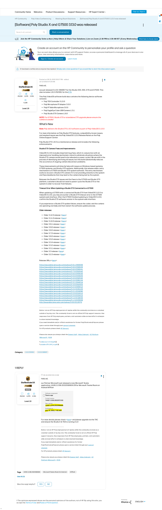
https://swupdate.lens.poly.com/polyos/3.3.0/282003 (61, 285)
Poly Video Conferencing (41, 19)
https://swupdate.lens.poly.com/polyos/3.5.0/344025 (61, 276)
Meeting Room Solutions (65, 19)
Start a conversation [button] (60, 32)
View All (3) (21, 477)
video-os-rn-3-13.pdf (48, 342)
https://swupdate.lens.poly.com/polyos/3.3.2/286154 (61, 280)
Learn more (72, 59)
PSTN (50, 337)
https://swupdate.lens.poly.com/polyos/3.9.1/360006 (61, 265)
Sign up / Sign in (139, 12)
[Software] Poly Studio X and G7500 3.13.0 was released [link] (103, 19)
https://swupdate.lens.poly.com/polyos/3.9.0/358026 (61, 267)
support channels (69, 325)
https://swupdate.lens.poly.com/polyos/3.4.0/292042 (61, 278)
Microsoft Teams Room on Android (55, 472)
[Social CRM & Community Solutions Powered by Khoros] (126, 501)
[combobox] (31, 32)
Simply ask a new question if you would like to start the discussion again (86, 69)
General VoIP (72, 334)
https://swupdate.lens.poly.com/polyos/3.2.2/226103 (61, 289)
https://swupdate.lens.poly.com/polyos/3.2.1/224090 (61, 291)
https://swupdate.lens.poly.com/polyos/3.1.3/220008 (61, 300)
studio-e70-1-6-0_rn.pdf (49, 344)
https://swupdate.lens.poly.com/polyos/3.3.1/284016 (61, 282)
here (64, 215)
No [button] (48, 484)
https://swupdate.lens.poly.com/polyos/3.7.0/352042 (61, 271)
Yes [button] (40, 484)
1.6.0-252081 (29, 352)
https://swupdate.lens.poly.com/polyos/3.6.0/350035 (61, 274)
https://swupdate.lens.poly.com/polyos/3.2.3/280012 (61, 287)
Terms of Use (31, 503)
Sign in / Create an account (52, 59)
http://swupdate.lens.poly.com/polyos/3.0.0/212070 (60, 302)
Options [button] (144, 25)
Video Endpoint (83, 334)
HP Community (21, 19)
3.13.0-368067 (42, 352)
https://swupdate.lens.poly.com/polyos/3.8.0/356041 (61, 269)
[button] (102, 80)
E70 (70, 92)
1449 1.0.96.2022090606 (32, 472)
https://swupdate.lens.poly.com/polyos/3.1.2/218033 (61, 298)
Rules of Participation (49, 503)
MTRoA (72, 472)
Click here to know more (148, 39)
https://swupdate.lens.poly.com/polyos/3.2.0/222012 (61, 293)
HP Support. (65, 328)
